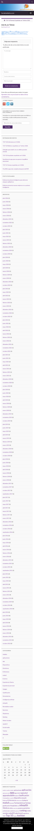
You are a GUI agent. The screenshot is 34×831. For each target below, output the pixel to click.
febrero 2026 (6, 212)
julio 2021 (5, 354)
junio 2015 (6, 577)
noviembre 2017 (7, 487)
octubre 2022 (6, 316)
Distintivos (6, 668)
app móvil (17, 793)
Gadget (5, 689)
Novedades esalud (8, 706)
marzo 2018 (6, 473)
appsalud (24, 793)
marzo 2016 (6, 549)
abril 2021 (5, 365)
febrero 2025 (6, 243)
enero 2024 (6, 278)
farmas (28, 803)
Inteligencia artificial (8, 699)
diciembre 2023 (7, 281)
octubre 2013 (6, 643)
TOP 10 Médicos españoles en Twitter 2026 (15, 146)
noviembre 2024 (7, 250)
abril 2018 (5, 469)
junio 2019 (6, 428)
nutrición (15, 808)
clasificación (23, 795)
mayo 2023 (6, 292)
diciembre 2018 (7, 448)
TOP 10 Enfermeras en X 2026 (11, 142)
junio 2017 (6, 501)
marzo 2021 (6, 368)
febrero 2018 (6, 476)
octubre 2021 (6, 351)
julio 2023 (5, 288)
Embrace (5, 800)
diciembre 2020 (7, 379)
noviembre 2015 (7, 563)
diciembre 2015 (7, 560)
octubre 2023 (6, 285)
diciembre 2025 (7, 219)
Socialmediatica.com (7, 13)
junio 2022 (6, 323)
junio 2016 (6, 539)
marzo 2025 (6, 240)
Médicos (6, 808)
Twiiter (15, 816)
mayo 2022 (6, 327)
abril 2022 (5, 330)
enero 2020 (6, 410)
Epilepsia (25, 800)
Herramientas (6, 696)
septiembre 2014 (7, 608)
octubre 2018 (6, 455)
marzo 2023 (6, 299)
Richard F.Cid (6, 27)
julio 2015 (5, 574)
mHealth (5, 703)
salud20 (12, 813)
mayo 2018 (6, 466)
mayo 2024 (6, 264)
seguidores (26, 813)
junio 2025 (6, 233)
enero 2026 (6, 215)
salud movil (19, 813)
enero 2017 (6, 518)
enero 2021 (6, 375)
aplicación (26, 790)
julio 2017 (5, 497)
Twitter (5, 731)
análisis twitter (10, 790)
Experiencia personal (8, 685)
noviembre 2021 (7, 348)
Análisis (5, 654)
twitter (21, 815)
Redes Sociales (7, 720)
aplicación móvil (6, 793)
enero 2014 (6, 633)
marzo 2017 (6, 511)
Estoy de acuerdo (17, 828)
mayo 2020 (6, 396)
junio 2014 (6, 615)
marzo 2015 (6, 588)
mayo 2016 (6, 542)
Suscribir (7, 127)
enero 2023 (6, 306)
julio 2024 (5, 257)
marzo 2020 (6, 403)
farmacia (11, 803)
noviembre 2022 (7, 313)
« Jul (16, 780)
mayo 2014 (6, 619)
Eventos (5, 678)
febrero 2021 (6, 372)
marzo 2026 (6, 208)
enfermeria (19, 800)
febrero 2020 (6, 407)
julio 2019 (5, 424)
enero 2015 (6, 595)
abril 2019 (5, 435)
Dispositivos (6, 665)
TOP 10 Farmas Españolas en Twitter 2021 (18, 20)
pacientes (26, 808)
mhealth (23, 805)
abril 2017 (5, 508)
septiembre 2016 (7, 532)
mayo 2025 (6, 236)
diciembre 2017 (7, 483)
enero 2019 (6, 445)
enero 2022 (6, 341)
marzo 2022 (6, 334)
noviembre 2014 (7, 601)
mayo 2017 (6, 504)
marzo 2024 (6, 271)
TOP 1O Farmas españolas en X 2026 (13, 165)
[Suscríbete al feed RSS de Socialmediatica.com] (2, 1)
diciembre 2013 (7, 636)
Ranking (5, 717)
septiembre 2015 (7, 570)
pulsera (17, 811)
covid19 (12, 798)
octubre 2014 (6, 605)
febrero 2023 (6, 302)
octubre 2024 (6, 254)
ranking (23, 810)
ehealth (24, 798)
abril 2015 (5, 584)
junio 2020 (6, 393)
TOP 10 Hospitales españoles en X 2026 (14, 155)
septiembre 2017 (7, 494)
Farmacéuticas (19, 803)
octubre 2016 (6, 528)
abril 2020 (5, 400)
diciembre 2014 (7, 598)
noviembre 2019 (7, 417)
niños (11, 808)
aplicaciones (6, 658)
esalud (4, 675)
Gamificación (6, 692)
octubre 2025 (6, 226)
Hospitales (13, 805)
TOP (4, 816)
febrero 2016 (6, 553)
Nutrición (5, 710)
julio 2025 (5, 229)
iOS (18, 805)
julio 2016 (5, 535)
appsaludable (9, 795)
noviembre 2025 (7, 222)
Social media (6, 727)
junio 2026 (6, 201)
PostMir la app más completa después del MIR (16, 169)
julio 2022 (5, 320)
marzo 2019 (6, 438)
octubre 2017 (6, 490)
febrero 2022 (6, 337)
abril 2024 (5, 268)
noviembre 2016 (7, 525)
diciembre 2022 (7, 309)
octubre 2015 (6, 567)
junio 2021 (6, 358)
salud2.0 (5, 724)
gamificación (6, 805)
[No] (32, 824)
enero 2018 (6, 480)
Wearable (5, 734)
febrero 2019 (6, 441)
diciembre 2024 (7, 247)
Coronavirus (6, 798)
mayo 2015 (6, 581)
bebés (16, 795)
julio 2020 (5, 389)
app (4, 661)
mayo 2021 (6, 361)
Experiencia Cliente (8, 682)
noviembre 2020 (7, 382)
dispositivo (18, 798)
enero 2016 (6, 556)
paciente (20, 808)
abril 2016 (5, 546)
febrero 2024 (6, 274)
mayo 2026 (6, 205)
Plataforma (6, 713)
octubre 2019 (6, 421)
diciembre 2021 (7, 344)
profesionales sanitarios (9, 811)
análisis (4, 790)
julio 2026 (5, 198)
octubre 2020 (6, 386)
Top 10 (9, 815)
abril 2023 (5, 295)
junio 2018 (6, 462)
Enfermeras (6, 672)
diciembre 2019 (7, 414)
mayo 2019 (6, 431)
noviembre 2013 (7, 640)
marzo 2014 (6, 626)
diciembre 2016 (7, 521)
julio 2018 (5, 459)
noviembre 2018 (7, 452)
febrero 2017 (6, 515)
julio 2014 (5, 612)
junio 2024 (6, 261)
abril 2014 (5, 622)
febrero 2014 (6, 629)
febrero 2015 (6, 591)
